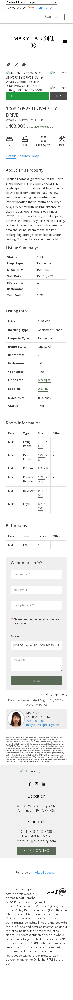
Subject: (16, 636)
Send (36, 681)
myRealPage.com (45, 872)
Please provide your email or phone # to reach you (35, 621)
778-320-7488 (35, 721)
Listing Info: (17, 311)
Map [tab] (35, 156)
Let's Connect (37, 851)
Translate (43, 7)
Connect (52, 17)
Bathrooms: (17, 525)
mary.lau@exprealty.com (42, 725)
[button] (29, 784)
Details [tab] (11, 156)
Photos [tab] (24, 156)
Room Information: (24, 423)
